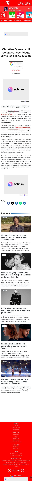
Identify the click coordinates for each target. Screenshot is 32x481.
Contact (16, 425)
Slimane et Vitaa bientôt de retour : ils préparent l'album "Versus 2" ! (13, 346)
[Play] (2, 14)
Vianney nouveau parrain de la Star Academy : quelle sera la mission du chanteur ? (14, 381)
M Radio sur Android (16, 455)
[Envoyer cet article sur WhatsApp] (20, 204)
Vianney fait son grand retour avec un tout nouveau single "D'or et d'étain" (14, 237)
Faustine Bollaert (13, 129)
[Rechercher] (26, 3)
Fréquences (16, 429)
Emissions (17, 20)
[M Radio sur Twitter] (13, 470)
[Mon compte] (29, 3)
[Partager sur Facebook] (8, 204)
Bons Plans (16, 434)
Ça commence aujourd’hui (22, 127)
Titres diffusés (16, 427)
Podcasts (16, 447)
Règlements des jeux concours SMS (16, 462)
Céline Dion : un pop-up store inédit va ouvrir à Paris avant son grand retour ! (15, 310)
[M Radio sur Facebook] (9, 470)
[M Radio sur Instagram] (22, 470)
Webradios (8, 20)
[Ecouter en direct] (22, 3)
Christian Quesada (13, 111)
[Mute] (29, 9)
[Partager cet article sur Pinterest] (16, 204)
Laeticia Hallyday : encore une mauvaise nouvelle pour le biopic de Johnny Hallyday (16, 275)
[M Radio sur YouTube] (18, 470)
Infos (16, 436)
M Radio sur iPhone (16, 453)
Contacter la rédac (16, 442)
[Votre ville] (19, 3)
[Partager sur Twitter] (12, 204)
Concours (16, 440)
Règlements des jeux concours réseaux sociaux (16, 460)
